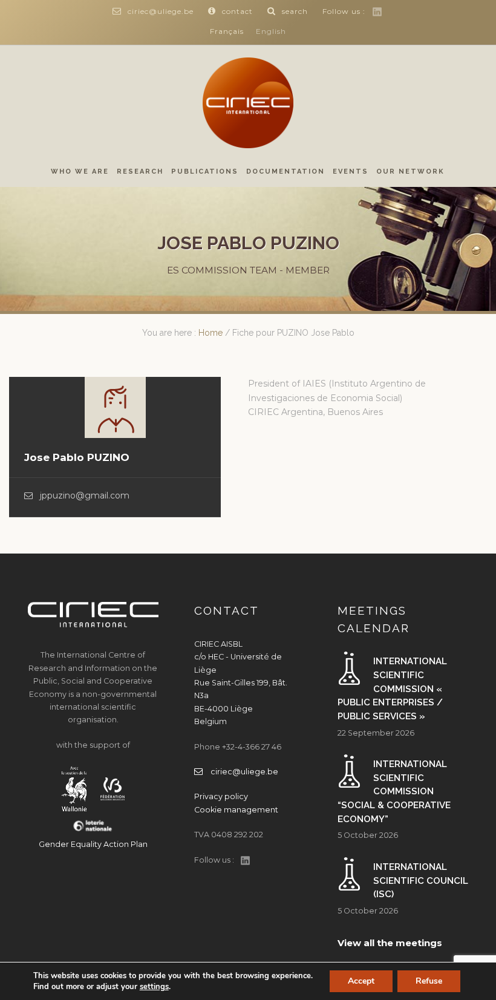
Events (350, 171)
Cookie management (236, 809)
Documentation (285, 171)
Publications (204, 171)
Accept (361, 981)
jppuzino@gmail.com (84, 495)
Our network (410, 171)
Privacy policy (221, 796)
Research (140, 171)
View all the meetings (390, 943)
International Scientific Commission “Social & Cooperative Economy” (394, 792)
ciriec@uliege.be (161, 11)
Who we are (80, 171)
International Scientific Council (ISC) (420, 880)
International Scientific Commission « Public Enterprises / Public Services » (392, 689)
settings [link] (154, 986)
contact (237, 11)
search (295, 11)
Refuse (429, 981)
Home (210, 333)
